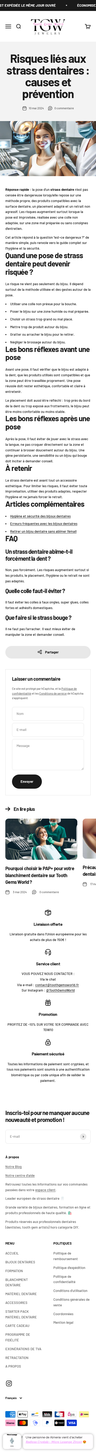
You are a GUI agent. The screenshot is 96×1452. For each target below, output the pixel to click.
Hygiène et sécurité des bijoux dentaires (40, 516)
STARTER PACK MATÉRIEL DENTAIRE (21, 1314)
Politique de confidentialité (64, 1279)
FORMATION (14, 1271)
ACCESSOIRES (16, 1302)
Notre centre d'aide (20, 1175)
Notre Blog (13, 1166)
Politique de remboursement (65, 1256)
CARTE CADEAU (17, 1325)
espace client (45, 1190)
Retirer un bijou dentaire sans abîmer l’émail (43, 531)
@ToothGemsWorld (60, 990)
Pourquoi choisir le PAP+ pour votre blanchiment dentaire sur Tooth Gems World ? (39, 875)
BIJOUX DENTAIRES (20, 1262)
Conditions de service (53, 693)
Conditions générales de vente (71, 1302)
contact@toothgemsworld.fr (57, 985)
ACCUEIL (12, 1253)
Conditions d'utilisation (70, 1290)
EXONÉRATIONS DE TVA (23, 1349)
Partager (52, 652)
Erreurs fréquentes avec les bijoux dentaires (43, 523)
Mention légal (63, 1322)
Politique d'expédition (69, 1267)
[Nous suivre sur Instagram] (9, 1383)
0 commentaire (64, 108)
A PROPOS (13, 1366)
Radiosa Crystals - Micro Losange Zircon (54, 1442)
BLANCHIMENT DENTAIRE (16, 1282)
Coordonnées (63, 1314)
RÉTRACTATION (17, 1358)
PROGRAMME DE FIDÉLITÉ (17, 1337)
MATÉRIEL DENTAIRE (21, 1294)
